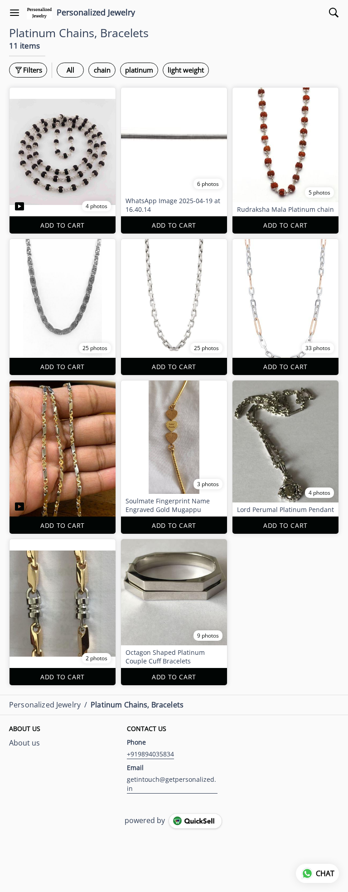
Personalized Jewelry (96, 12)
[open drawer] (14, 12)
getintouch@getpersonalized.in (171, 784)
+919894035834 (150, 754)
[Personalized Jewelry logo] (39, 12)
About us (24, 743)
